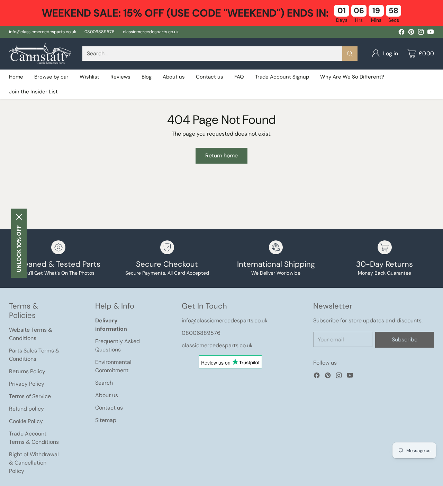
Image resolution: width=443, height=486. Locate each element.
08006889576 (201, 333)
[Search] (350, 53)
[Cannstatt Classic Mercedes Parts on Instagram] (420, 33)
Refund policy (26, 408)
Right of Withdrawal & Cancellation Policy (34, 463)
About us (106, 395)
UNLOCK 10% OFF (18, 248)
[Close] (19, 217)
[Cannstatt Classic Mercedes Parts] (40, 53)
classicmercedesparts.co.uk (217, 345)
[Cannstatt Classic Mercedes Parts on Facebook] (401, 33)
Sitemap (105, 420)
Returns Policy (27, 371)
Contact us (109, 407)
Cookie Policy (26, 421)
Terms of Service (30, 396)
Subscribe (404, 339)
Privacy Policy (26, 383)
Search (104, 382)
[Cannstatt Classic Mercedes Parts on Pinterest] (411, 33)
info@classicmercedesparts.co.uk (225, 320)
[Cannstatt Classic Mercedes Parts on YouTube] (430, 33)
